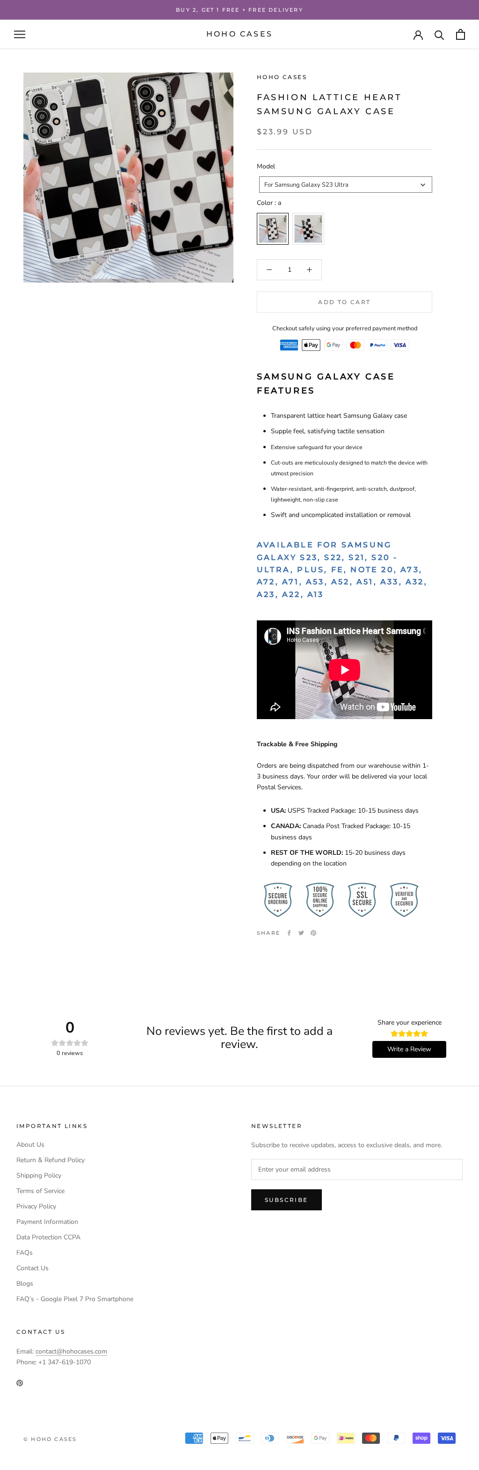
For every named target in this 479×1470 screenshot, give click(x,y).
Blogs (24, 1283)
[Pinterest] (313, 933)
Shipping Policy (38, 1175)
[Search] (439, 34)
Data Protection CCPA (48, 1237)
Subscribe (286, 1199)
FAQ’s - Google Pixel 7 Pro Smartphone (74, 1299)
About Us (30, 1144)
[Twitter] (301, 933)
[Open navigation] (19, 34)
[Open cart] (460, 34)
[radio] (273, 229)
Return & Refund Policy (50, 1160)
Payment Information (47, 1221)
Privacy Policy (36, 1206)
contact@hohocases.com (71, 1351)
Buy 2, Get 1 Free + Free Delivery (239, 10)
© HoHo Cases (50, 1439)
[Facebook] (289, 933)
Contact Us (32, 1268)
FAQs (24, 1252)
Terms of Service (40, 1190)
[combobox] (345, 184)
